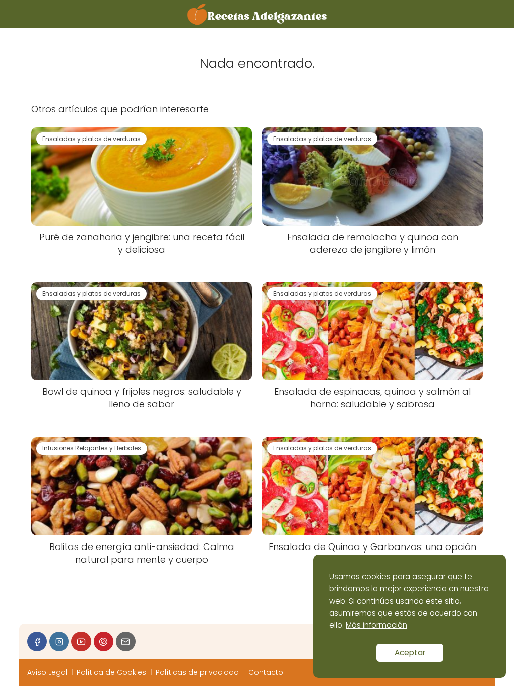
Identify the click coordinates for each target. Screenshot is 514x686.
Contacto (265, 672)
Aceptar (410, 652)
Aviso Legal (47, 672)
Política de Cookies (111, 672)
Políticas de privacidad (197, 672)
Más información (376, 625)
